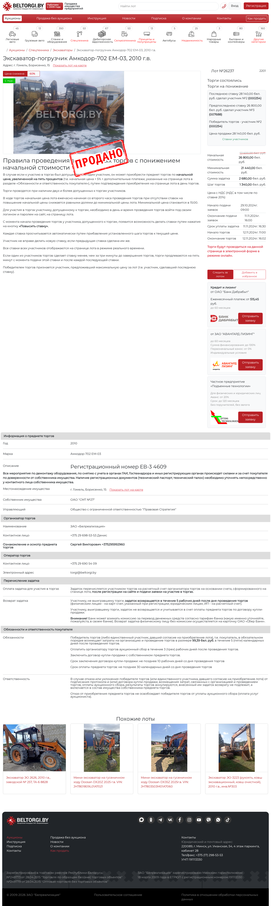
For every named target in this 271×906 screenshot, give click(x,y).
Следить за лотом (220, 274)
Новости (128, 18)
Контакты (224, 18)
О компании (191, 18)
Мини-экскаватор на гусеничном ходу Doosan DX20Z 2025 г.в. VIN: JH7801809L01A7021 (99, 782)
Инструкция (97, 18)
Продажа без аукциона (54, 18)
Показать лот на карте (70, 65)
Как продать (256, 18)
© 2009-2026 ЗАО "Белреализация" (33, 895)
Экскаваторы (63, 50)
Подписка (158, 18)
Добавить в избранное (249, 274)
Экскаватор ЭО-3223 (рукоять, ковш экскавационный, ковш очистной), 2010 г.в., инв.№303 (235, 782)
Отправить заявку (250, 318)
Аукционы (13, 18)
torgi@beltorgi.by (83, 572)
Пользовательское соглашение (118, 895)
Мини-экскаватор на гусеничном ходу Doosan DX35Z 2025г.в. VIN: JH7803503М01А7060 (166, 782)
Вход (234, 6)
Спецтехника (39, 50)
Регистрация (256, 6)
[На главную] (4, 50)
